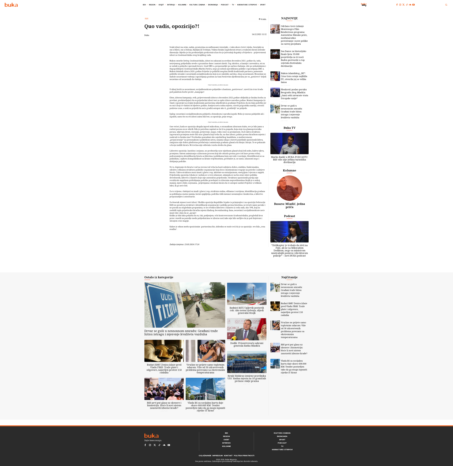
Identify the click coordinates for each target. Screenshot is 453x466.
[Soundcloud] (410, 5)
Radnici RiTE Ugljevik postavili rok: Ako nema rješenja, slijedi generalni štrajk (247, 310)
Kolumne (289, 170)
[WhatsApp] (163, 59)
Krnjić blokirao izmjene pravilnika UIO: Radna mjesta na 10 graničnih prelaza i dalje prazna (247, 378)
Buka (146, 35)
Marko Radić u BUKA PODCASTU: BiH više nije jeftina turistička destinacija (289, 159)
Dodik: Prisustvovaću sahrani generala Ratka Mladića (246, 344)
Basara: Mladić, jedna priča (289, 205)
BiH (146, 18)
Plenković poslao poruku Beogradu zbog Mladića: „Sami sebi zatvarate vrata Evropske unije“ (294, 94)
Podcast (289, 216)
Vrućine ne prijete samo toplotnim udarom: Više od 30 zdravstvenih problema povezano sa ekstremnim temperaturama (205, 368)
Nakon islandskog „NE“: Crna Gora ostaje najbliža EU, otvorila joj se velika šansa (294, 78)
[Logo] (11, 5)
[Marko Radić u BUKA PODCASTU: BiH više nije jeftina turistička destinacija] (289, 143)
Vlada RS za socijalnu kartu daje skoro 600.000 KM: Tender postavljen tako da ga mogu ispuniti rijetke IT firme (205, 406)
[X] (163, 48)
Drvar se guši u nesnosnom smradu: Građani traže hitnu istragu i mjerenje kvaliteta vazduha (291, 111)
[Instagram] (400, 5)
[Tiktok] (407, 5)
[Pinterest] (163, 53)
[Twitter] (403, 5)
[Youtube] (413, 5)
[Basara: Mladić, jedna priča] (289, 188)
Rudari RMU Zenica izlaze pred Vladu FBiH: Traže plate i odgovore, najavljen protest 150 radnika (164, 368)
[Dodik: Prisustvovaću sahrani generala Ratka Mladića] (246, 329)
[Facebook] (397, 5)
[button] (446, 5)
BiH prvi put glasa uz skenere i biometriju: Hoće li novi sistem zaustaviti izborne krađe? (164, 405)
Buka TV (290, 128)
